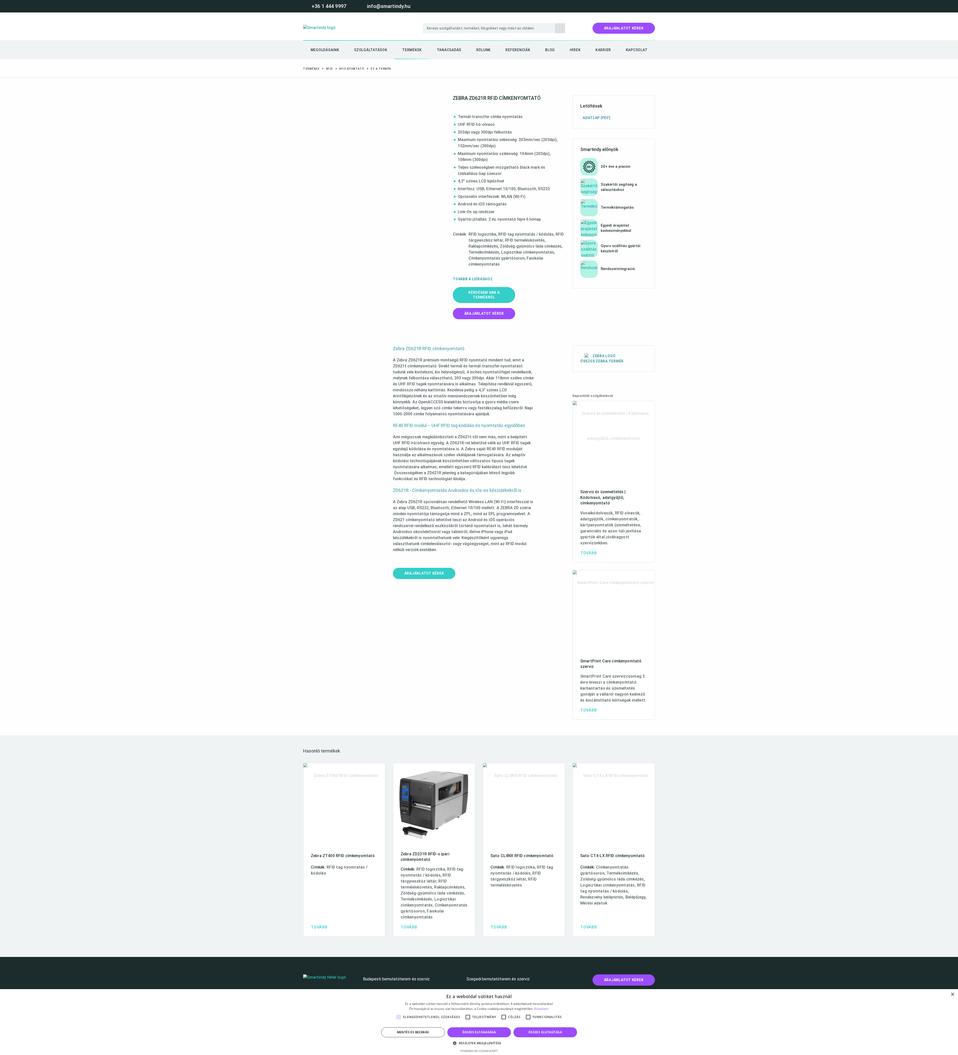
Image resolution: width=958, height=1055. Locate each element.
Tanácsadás (449, 50)
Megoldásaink (325, 50)
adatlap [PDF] (596, 118)
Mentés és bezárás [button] (413, 1032)
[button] (624, 28)
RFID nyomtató (351, 68)
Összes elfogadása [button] (479, 1032)
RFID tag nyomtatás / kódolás (526, 234)
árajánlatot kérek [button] (424, 573)
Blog (550, 50)
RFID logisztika (482, 234)
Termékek (412, 50)
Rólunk (483, 50)
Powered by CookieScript (479, 1051)
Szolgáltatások (370, 50)
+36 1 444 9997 (329, 6)
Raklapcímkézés (483, 246)
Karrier (603, 50)
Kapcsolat (637, 50)
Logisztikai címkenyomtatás (527, 252)
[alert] (479, 1022)
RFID (329, 68)
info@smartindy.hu (388, 6)
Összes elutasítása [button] (545, 1032)
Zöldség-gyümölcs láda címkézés (531, 246)
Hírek (575, 50)
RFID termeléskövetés (525, 240)
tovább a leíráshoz (473, 279)
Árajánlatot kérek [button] (484, 313)
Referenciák (517, 50)
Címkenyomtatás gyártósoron (497, 258)
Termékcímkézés (484, 252)
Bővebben (541, 1009)
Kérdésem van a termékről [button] (484, 295)
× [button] (952, 994)
